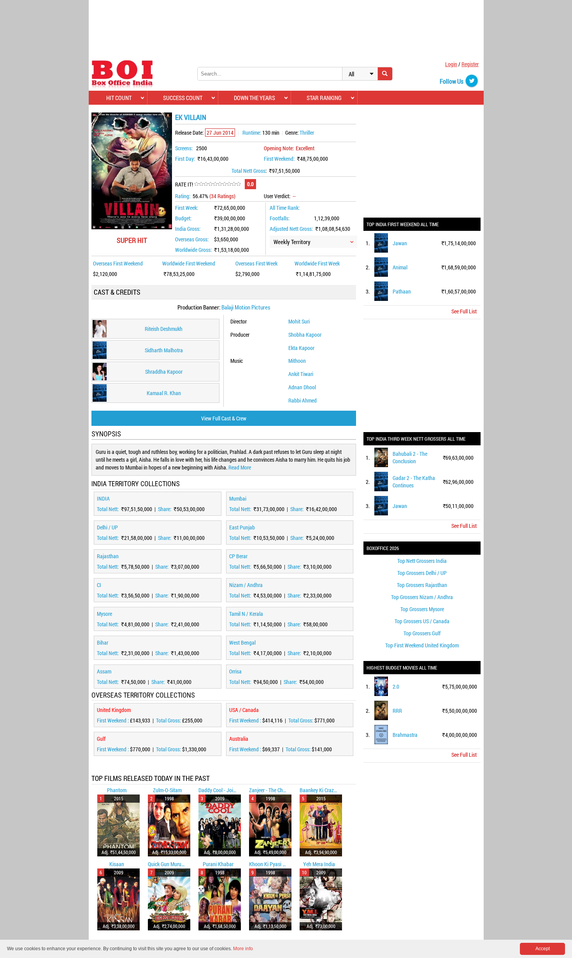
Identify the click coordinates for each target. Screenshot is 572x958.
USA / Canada (244, 710)
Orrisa (235, 671)
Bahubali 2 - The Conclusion (410, 457)
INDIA (103, 498)
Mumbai (237, 498)
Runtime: (251, 132)
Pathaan (402, 291)
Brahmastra (405, 734)
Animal (400, 267)
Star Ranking (324, 98)
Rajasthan (108, 556)
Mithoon (297, 360)
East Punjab (242, 527)
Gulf (101, 738)
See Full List (464, 311)
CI (99, 585)
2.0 (396, 686)
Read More (239, 467)
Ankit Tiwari (300, 374)
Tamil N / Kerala (246, 613)
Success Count (182, 98)
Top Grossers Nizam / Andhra (422, 597)
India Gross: (187, 228)
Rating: (182, 196)
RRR (397, 710)
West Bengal (242, 642)
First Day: (185, 158)
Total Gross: (169, 720)
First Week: (186, 207)
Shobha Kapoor (304, 334)
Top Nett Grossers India (422, 560)
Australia (238, 738)
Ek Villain (190, 117)
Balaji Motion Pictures (245, 307)
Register (470, 64)
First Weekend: (279, 158)
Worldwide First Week (317, 263)
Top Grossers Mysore (422, 609)
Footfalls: (280, 218)
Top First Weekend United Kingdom (422, 645)
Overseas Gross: (192, 239)
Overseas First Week (256, 263)
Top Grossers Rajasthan (422, 585)
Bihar (102, 642)
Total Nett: (108, 509)
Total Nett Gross (248, 170)
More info (243, 948)
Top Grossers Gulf (422, 633)
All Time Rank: (285, 207)
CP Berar (238, 556)
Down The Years (254, 98)
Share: (165, 509)
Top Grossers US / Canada (422, 621)
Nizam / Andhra (246, 585)
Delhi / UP (107, 527)
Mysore (104, 613)
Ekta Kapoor (301, 348)
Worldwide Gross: (193, 249)
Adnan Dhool (302, 387)
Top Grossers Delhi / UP (422, 573)
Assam (104, 671)
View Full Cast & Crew (223, 418)
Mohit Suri (299, 321)
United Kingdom (114, 710)
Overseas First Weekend (118, 263)
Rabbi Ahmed (302, 400)
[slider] (217, 184)
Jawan (400, 243)
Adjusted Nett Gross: (291, 228)
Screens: (184, 148)
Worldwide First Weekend (188, 263)
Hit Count (119, 98)
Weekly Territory (292, 242)
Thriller (307, 132)
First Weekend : (113, 720)
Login (451, 64)
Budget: (183, 218)
